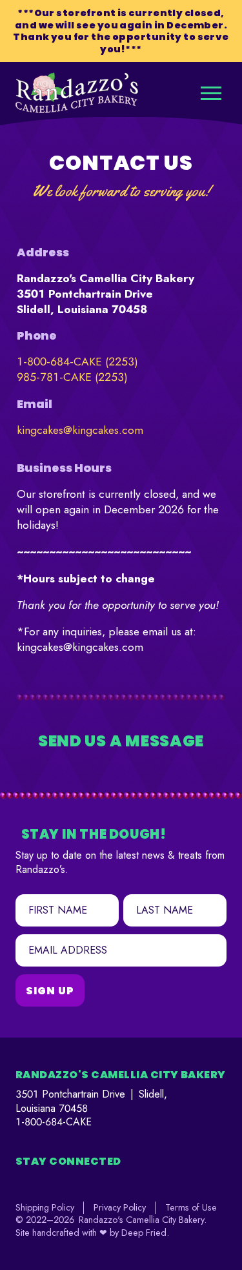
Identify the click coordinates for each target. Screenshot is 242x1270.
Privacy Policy (120, 1207)
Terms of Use (191, 1207)
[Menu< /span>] (211, 93)
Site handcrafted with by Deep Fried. (92, 1232)
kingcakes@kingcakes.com (80, 430)
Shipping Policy (44, 1207)
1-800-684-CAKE (53, 1121)
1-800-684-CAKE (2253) (77, 361)
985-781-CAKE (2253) (72, 377)
